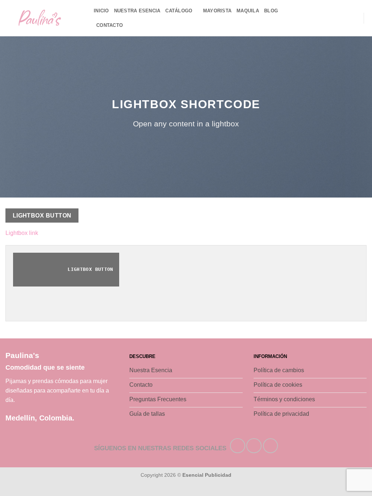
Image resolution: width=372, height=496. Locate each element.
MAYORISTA (217, 10)
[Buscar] (343, 18)
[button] (354, 18)
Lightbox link (21, 233)
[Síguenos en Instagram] (311, 18)
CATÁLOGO (178, 10)
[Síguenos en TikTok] (321, 18)
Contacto (109, 25)
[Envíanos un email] (330, 18)
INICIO (101, 10)
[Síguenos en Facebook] (302, 18)
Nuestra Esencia (137, 10)
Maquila (247, 10)
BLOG (271, 10)
